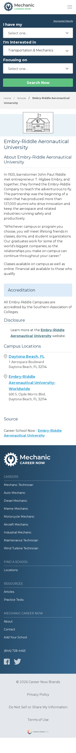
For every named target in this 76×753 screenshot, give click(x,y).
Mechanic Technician (18, 485)
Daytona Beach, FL (27, 356)
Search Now (38, 83)
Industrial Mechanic (17, 532)
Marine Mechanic (16, 508)
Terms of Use (38, 720)
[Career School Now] (38, 732)
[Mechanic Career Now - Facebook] (7, 662)
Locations (11, 570)
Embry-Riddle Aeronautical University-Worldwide (32, 382)
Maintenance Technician (21, 540)
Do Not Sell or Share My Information (38, 707)
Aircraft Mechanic (16, 524)
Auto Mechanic (14, 493)
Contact (9, 629)
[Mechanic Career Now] (19, 7)
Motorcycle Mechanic (19, 516)
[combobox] (38, 33)
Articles (9, 592)
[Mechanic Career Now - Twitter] (17, 662)
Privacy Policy (38, 694)
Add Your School (15, 637)
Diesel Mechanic (15, 501)
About (8, 621)
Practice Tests (14, 600)
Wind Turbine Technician (21, 548)
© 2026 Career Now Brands (38, 682)
